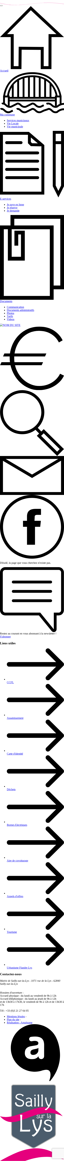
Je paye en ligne (15, 204)
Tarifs (10, 316)
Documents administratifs (20, 310)
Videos (10, 319)
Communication (15, 307)
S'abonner (5, 636)
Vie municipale (15, 126)
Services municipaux (18, 120)
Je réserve (12, 207)
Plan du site (13, 1019)
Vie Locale (13, 123)
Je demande (13, 210)
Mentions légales (16, 1016)
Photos (10, 313)
